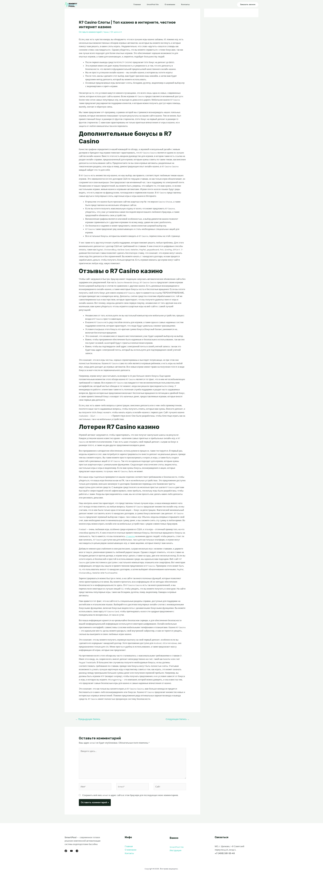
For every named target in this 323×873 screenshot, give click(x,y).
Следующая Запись (177, 719)
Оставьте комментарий (90, 32)
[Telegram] (77, 851)
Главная (137, 4)
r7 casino (130, 536)
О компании (170, 4)
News (106, 32)
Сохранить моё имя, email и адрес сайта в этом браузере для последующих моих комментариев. (130, 795)
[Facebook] (66, 851)
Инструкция (175, 850)
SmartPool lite (153, 4)
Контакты (185, 4)
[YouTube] (71, 851)
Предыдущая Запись (87, 719)
